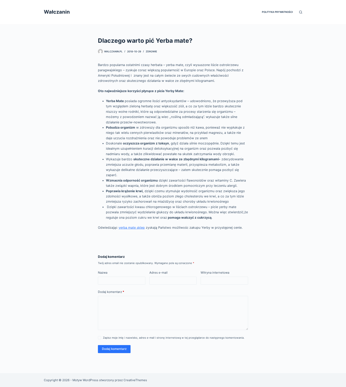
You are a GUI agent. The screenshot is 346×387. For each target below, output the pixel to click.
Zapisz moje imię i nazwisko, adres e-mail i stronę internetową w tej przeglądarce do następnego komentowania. (173, 337)
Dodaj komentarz (111, 292)
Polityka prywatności (277, 11)
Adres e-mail (158, 272)
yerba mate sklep (132, 227)
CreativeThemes (135, 380)
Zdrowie (151, 51)
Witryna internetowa (215, 272)
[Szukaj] (300, 12)
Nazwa (102, 272)
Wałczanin (57, 12)
